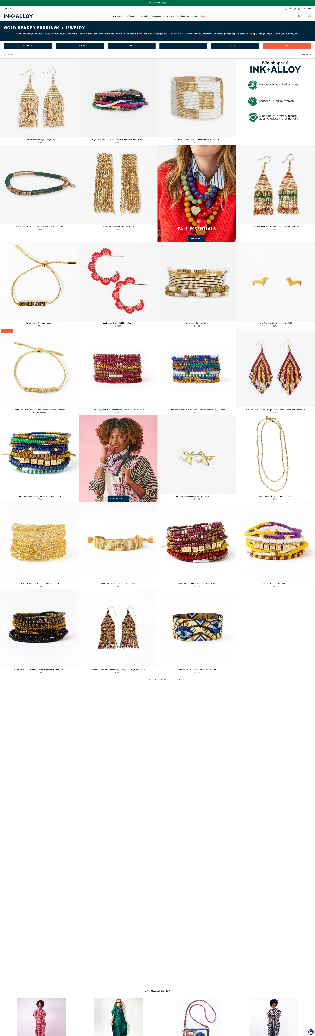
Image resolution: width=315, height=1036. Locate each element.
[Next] (310, 3)
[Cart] (309, 16)
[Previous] (5, 3)
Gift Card (307, 9)
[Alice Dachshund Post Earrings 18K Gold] (275, 281)
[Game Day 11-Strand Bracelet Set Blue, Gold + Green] (39, 454)
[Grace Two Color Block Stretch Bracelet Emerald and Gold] (39, 184)
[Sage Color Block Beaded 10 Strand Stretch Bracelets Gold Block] (118, 98)
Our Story (8, 8)
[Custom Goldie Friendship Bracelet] (39, 281)
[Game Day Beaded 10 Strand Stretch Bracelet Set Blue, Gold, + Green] (197, 368)
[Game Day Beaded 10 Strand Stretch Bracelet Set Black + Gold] (39, 628)
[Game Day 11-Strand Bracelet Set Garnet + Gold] (197, 541)
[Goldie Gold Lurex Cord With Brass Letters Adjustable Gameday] (39, 368)
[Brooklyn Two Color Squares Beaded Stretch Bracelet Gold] (197, 98)
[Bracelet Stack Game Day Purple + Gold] (275, 541)
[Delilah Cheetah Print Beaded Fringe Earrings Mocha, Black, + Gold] (118, 628)
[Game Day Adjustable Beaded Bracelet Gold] (118, 541)
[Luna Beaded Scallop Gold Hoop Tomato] (118, 281)
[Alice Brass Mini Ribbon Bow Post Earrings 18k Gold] (197, 454)
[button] (144, 16)
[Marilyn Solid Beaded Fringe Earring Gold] (118, 184)
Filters (10, 55)
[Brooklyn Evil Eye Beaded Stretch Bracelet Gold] (197, 628)
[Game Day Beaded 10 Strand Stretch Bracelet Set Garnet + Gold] (118, 368)
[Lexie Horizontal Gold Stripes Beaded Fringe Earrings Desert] (275, 184)
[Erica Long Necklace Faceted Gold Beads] (275, 454)
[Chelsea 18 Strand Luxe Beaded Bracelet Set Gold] (39, 541)
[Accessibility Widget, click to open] (311, 1032)
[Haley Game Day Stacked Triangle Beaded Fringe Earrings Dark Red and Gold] (275, 368)
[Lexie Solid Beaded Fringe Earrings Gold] (39, 98)
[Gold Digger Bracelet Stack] (197, 281)
